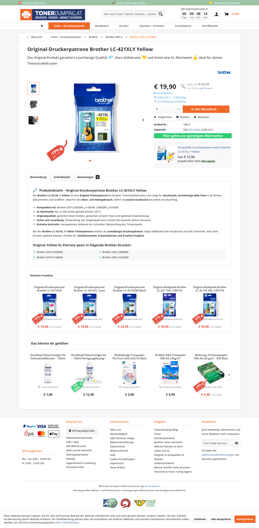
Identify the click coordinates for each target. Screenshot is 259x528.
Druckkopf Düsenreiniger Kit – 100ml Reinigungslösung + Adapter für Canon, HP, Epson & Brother (88, 356)
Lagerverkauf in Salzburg (81, 463)
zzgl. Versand (205, 88)
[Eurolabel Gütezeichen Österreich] (110, 503)
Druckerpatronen (164, 438)
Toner (157, 434)
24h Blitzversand (76, 446)
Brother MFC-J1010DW (116, 257)
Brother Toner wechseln (168, 442)
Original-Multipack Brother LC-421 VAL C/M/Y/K (169, 288)
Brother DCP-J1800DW (115, 252)
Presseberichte (75, 467)
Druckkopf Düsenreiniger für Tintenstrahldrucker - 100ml (48, 356)
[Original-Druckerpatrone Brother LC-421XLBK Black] (129, 304)
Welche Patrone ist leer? (168, 446)
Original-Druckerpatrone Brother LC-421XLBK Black (129, 288)
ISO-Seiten (194, 129)
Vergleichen (164, 117)
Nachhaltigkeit (118, 434)
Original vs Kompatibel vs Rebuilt (169, 457)
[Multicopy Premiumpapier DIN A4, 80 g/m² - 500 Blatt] (211, 372)
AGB (112, 455)
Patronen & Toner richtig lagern (173, 471)
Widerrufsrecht (119, 450)
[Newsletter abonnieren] (236, 443)
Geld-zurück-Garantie (79, 450)
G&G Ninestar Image (122, 438)
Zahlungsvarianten (77, 454)
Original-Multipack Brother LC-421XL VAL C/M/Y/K (209, 288)
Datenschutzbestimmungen (218, 454)
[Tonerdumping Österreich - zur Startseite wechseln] (52, 14)
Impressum (117, 463)
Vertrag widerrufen (83, 430)
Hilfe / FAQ (72, 442)
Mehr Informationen (67, 522)
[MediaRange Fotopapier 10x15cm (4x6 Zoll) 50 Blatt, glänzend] (129, 372)
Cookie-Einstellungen (122, 459)
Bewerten (203, 117)
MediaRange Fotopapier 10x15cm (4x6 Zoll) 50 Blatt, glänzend (129, 356)
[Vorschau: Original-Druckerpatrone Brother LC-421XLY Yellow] (33, 88)
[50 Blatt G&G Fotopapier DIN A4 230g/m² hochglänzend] (170, 372)
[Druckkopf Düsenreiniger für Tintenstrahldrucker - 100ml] (48, 372)
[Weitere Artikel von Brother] (224, 72)
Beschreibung (38, 177)
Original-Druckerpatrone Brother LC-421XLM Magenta (49, 288)
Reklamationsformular (79, 437)
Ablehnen (200, 519)
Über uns (115, 429)
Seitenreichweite (164, 463)
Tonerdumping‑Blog (166, 429)
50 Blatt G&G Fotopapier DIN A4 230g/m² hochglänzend (170, 356)
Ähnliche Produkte (41, 275)
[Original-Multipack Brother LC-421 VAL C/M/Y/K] (169, 304)
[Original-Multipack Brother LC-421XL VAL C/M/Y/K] (209, 304)
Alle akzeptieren (221, 519)
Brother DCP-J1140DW (50, 257)
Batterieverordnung (121, 442)
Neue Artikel (117, 467)
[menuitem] (121, 13)
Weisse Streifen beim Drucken (172, 467)
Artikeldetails (62, 177)
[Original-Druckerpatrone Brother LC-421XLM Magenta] (49, 304)
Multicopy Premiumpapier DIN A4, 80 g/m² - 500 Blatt (211, 356)
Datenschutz (117, 446)
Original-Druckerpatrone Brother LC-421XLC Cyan (89, 288)
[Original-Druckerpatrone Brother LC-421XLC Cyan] (89, 304)
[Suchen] (160, 13)
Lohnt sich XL (162, 450)
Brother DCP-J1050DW (50, 252)
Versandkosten (152, 486)
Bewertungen (87, 177)
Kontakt (70, 458)
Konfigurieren (245, 519)
